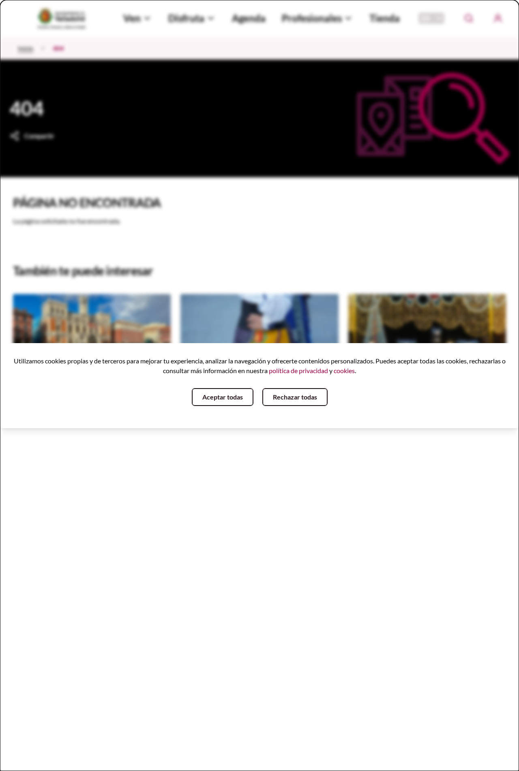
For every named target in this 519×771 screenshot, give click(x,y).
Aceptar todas (222, 397)
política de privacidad (298, 370)
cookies (344, 370)
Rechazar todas (295, 397)
